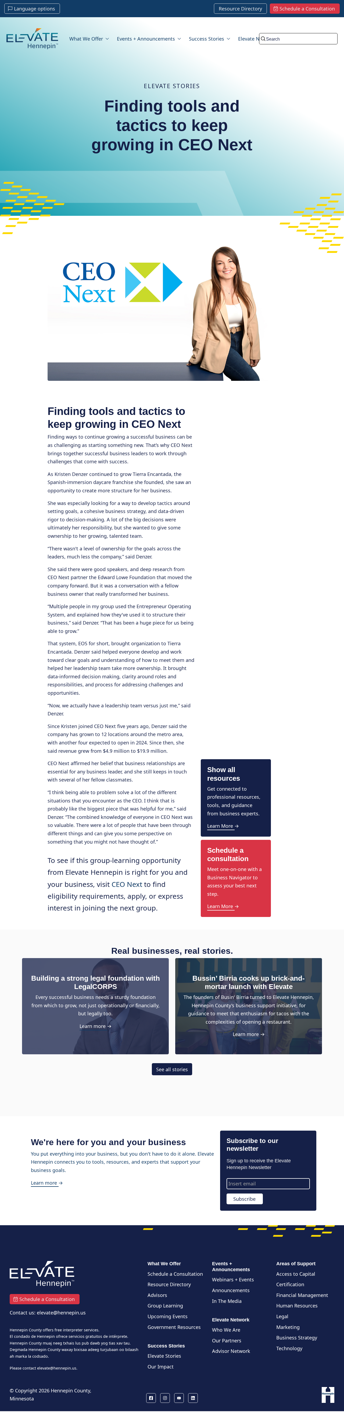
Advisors (157, 1295)
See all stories (172, 1069)
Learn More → (223, 826)
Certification (290, 1284)
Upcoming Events (168, 1316)
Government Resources (174, 1327)
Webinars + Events (233, 1279)
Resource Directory (169, 1284)
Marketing (288, 1327)
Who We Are (226, 1330)
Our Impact (161, 1366)
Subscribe (244, 1199)
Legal (282, 1316)
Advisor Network (231, 1351)
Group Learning (165, 1305)
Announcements (231, 1290)
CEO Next (127, 884)
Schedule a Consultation (175, 1274)
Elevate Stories (164, 1356)
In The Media (227, 1301)
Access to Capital (295, 1274)
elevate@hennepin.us (56, 1368)
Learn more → (96, 1026)
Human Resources (297, 1305)
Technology (289, 1348)
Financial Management (302, 1295)
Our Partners (226, 1340)
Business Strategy (296, 1337)
